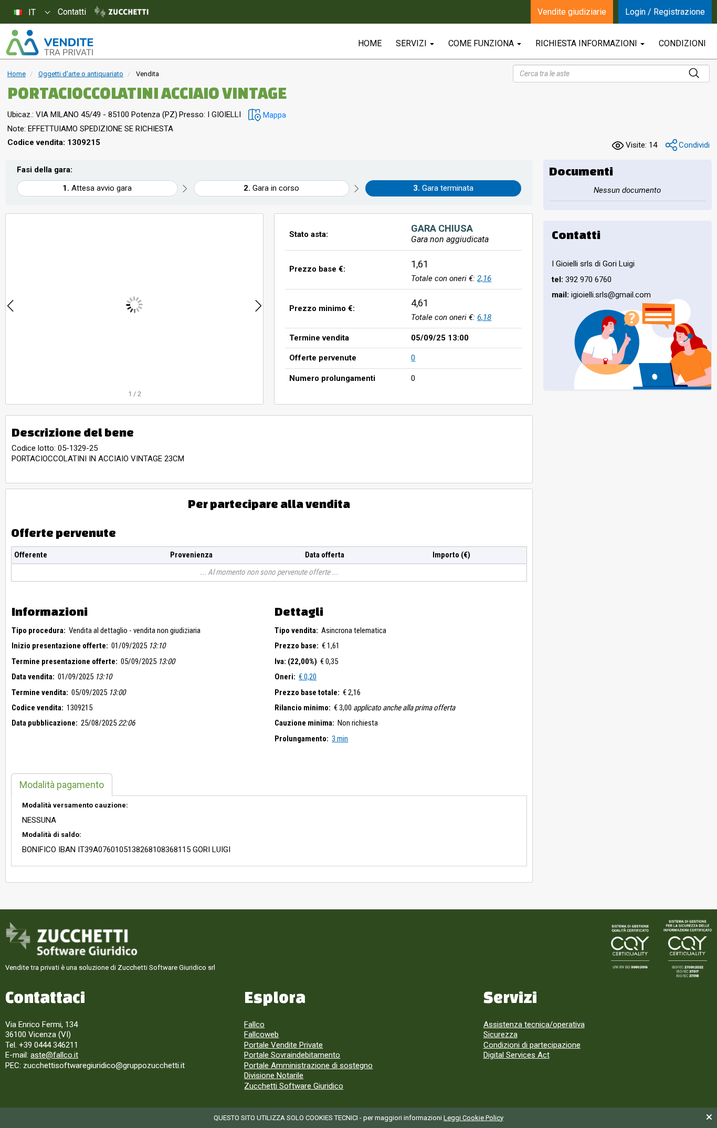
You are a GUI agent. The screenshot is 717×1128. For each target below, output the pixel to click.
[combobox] (31, 12)
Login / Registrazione (665, 12)
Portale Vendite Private (283, 1045)
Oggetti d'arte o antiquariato (80, 74)
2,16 (484, 278)
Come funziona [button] (482, 43)
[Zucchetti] (121, 12)
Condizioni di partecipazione (532, 1045)
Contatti (72, 12)
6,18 (484, 317)
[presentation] (10, 304)
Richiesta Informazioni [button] (587, 43)
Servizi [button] (412, 43)
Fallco (254, 1024)
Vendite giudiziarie (571, 12)
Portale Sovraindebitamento (292, 1055)
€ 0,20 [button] (308, 676)
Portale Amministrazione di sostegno (308, 1065)
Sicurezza (500, 1034)
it (32, 12)
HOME (370, 43)
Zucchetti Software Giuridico (293, 1086)
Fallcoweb (261, 1034)
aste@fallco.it (54, 1055)
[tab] (61, 784)
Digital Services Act (516, 1055)
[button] (267, 115)
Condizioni (682, 43)
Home (16, 74)
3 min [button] (340, 738)
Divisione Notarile (273, 1075)
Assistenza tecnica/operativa (534, 1024)
